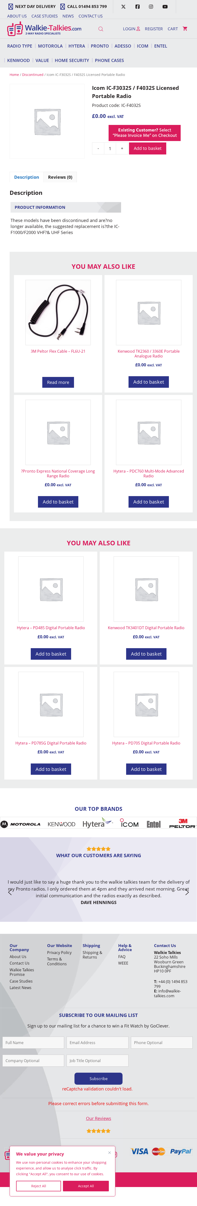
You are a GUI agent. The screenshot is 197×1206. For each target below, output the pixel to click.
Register (154, 28)
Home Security (72, 60)
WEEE (123, 963)
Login (129, 28)
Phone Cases (109, 60)
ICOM (142, 46)
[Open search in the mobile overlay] (100, 29)
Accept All (86, 1186)
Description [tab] (26, 177)
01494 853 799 (93, 6)
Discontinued (32, 74)
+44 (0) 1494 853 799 (170, 984)
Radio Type (19, 46)
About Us (17, 16)
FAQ (121, 956)
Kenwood (18, 60)
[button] (10, 892)
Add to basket (147, 148)
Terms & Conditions (57, 961)
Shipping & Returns (92, 955)
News (68, 16)
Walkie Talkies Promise (22, 972)
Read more (58, 382)
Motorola (50, 46)
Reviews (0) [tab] (60, 177)
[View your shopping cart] (185, 29)
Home (14, 74)
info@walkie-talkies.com (167, 993)
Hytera (76, 46)
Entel (160, 46)
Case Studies (44, 16)
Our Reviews (98, 1118)
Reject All (38, 1186)
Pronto (100, 46)
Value (42, 60)
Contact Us (91, 16)
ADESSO (123, 46)
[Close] (109, 1152)
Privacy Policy (59, 952)
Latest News (20, 987)
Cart (173, 28)
